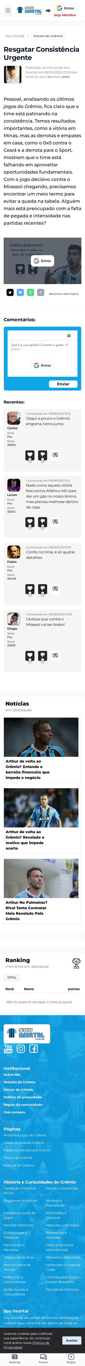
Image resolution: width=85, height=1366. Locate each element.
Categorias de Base (19, 1257)
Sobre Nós (12, 1075)
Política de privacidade (23, 1097)
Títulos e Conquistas (62, 1188)
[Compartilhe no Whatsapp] (30, 292)
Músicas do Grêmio (19, 1165)
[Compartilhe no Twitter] (10, 292)
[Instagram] (20, 1048)
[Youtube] (8, 1048)
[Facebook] (33, 1048)
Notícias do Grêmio (19, 1082)
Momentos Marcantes (63, 1257)
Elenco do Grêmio (18, 1158)
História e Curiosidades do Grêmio (40, 1182)
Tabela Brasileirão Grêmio (24, 1143)
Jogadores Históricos (20, 1201)
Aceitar (72, 1340)
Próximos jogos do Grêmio (25, 1135)
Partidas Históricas (19, 1225)
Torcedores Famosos (62, 1289)
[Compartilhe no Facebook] (20, 292)
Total (11, 977)
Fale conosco (14, 1112)
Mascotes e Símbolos (62, 1225)
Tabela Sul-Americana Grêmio (27, 1150)
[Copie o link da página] (40, 292)
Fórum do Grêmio (18, 1090)
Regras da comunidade (23, 1105)
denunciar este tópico (64, 293)
